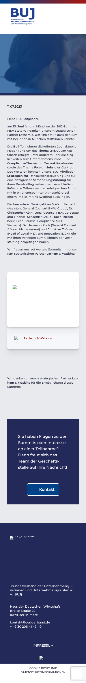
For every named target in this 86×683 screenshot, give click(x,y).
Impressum (43, 645)
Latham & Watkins (38, 338)
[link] (43, 660)
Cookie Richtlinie (43, 668)
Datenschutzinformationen (43, 672)
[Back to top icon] (77, 674)
